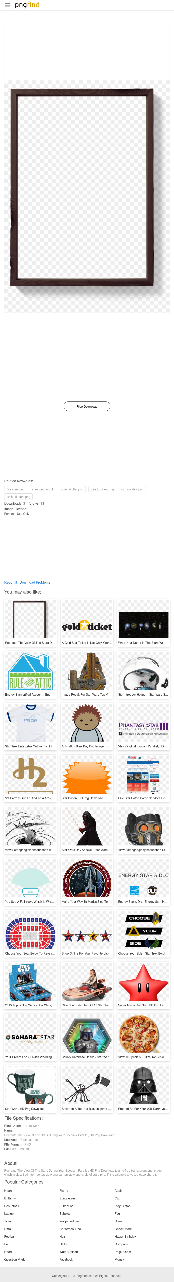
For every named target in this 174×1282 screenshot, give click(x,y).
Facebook (66, 1259)
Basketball (11, 1205)
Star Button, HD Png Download (82, 798)
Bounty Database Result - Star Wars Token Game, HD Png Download (108, 1057)
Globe (63, 1244)
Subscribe (66, 1205)
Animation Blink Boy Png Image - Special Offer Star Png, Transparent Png (111, 746)
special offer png (72, 489)
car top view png (132, 489)
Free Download (87, 406)
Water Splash (68, 1251)
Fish (7, 1244)
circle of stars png (18, 496)
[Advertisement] (87, 50)
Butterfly (10, 1198)
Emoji (8, 1228)
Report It (10, 582)
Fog (117, 1213)
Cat (117, 1198)
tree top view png (102, 489)
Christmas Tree (70, 1228)
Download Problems (35, 582)
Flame (63, 1190)
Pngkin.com (123, 1251)
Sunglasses (67, 1198)
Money (119, 1259)
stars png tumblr (43, 489)
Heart (8, 1190)
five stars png (16, 489)
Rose (118, 1221)
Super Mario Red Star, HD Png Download (146, 1005)
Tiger (7, 1221)
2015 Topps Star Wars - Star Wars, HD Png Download (41, 1005)
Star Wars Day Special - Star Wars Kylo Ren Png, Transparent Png (106, 850)
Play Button (122, 1205)
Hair (62, 1236)
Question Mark (14, 1259)
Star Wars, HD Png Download (25, 1108)
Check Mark (123, 1228)
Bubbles (65, 1213)
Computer (121, 1244)
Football (9, 1236)
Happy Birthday (125, 1236)
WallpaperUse (69, 1221)
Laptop (9, 1213)
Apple (118, 1190)
